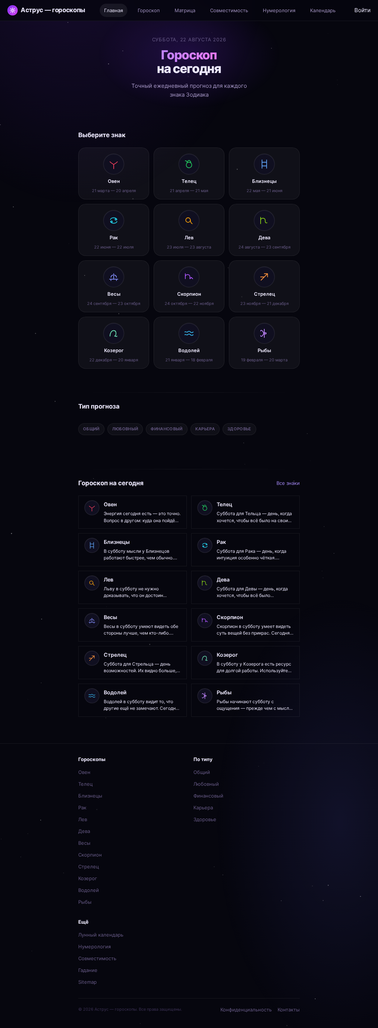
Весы (84, 843)
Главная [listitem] (113, 10)
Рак (82, 807)
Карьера (203, 807)
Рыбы (85, 902)
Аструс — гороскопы (53, 10)
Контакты (289, 1010)
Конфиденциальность (246, 1010)
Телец (85, 784)
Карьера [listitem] (205, 428)
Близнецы (90, 796)
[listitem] (113, 173)
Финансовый (208, 796)
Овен (84, 772)
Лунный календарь (100, 935)
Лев (82, 819)
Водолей (88, 890)
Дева (84, 831)
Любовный (206, 784)
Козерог (87, 878)
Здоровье (204, 819)
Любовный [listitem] (125, 428)
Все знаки (288, 483)
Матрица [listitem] (185, 10)
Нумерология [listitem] (279, 10)
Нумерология (94, 946)
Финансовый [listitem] (166, 428)
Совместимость (97, 958)
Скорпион (90, 855)
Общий (201, 772)
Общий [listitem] (91, 428)
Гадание (87, 970)
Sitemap (87, 982)
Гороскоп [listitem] (149, 10)
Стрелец (88, 866)
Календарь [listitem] (323, 10)
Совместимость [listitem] (229, 10)
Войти (362, 10)
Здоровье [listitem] (239, 428)
